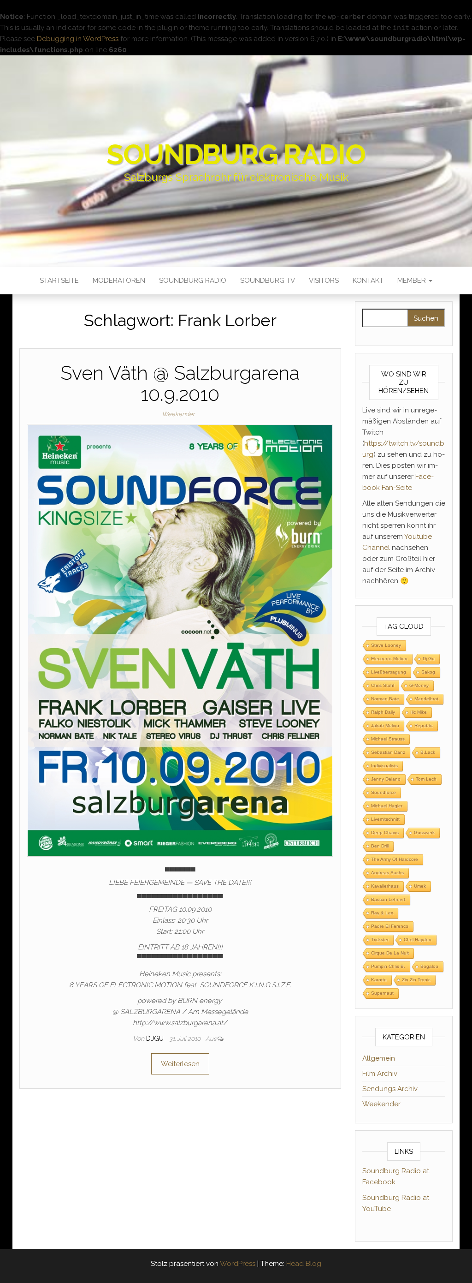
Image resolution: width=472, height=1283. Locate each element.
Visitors (324, 280)
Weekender (178, 414)
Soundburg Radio (235, 154)
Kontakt (368, 280)
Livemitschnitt (385, 819)
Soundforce (383, 792)
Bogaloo (429, 966)
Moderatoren (119, 280)
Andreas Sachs (387, 872)
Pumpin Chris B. (388, 966)
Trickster (380, 939)
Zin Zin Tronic (416, 979)
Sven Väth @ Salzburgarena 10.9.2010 (180, 384)
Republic (423, 725)
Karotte (379, 979)
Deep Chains (385, 832)
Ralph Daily (383, 712)
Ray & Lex (382, 912)
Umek (420, 886)
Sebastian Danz (388, 752)
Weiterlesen (180, 1064)
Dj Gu (429, 658)
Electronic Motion (389, 658)
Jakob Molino (385, 725)
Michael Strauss (388, 738)
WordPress (237, 1263)
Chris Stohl (382, 685)
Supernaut (382, 993)
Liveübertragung (388, 671)
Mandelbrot (426, 698)
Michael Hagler (386, 805)
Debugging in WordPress (77, 39)
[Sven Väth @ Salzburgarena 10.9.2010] (180, 640)
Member (412, 280)
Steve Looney (386, 645)
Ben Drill (380, 845)
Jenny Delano (386, 779)
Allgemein (378, 1058)
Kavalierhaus (385, 886)
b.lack (427, 752)
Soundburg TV (267, 280)
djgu (155, 1038)
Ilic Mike (418, 712)
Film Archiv (379, 1073)
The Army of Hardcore (394, 859)
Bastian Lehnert (388, 899)
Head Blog (303, 1263)
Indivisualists (384, 765)
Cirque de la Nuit (390, 952)
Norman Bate (385, 698)
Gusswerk (424, 832)
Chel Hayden (417, 939)
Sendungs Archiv (390, 1089)
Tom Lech (426, 779)
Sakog (428, 671)
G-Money (419, 685)
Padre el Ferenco (389, 926)
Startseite (59, 280)
